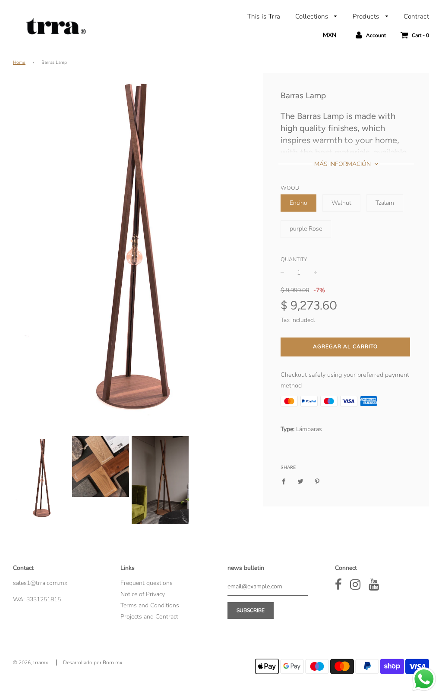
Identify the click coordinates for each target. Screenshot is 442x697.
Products (367, 16)
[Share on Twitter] (300, 481)
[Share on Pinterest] (317, 481)
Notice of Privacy (142, 594)
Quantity (294, 259)
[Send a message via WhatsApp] (424, 679)
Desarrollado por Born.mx (92, 662)
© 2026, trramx (30, 662)
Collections (312, 16)
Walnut (341, 203)
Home (19, 62)
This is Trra (264, 16)
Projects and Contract (149, 617)
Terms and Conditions (149, 605)
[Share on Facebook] (286, 481)
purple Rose (306, 229)
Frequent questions (146, 583)
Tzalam (385, 203)
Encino (298, 203)
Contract (416, 16)
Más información (343, 164)
